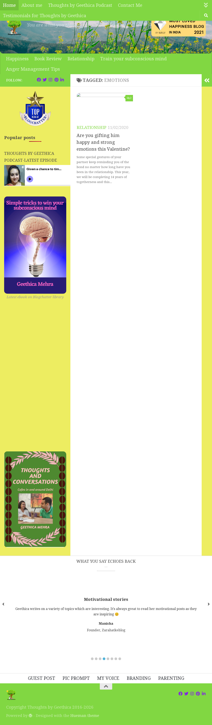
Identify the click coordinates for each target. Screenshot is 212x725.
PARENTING (171, 678)
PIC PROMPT (76, 678)
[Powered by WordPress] (30, 715)
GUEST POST (41, 678)
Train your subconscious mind (133, 58)
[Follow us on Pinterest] (56, 80)
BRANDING (139, 678)
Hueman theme (84, 715)
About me (32, 5)
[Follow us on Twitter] (45, 80)
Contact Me (130, 5)
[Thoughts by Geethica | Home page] (14, 27)
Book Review (48, 58)
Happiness (17, 58)
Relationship (80, 58)
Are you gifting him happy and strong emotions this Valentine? (103, 142)
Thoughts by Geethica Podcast (80, 5)
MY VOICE (108, 678)
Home (9, 5)
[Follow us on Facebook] (39, 80)
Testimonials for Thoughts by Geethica (44, 15)
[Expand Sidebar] (207, 80)
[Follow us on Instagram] (50, 80)
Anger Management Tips (33, 69)
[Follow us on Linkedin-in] (62, 80)
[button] (92, 658)
